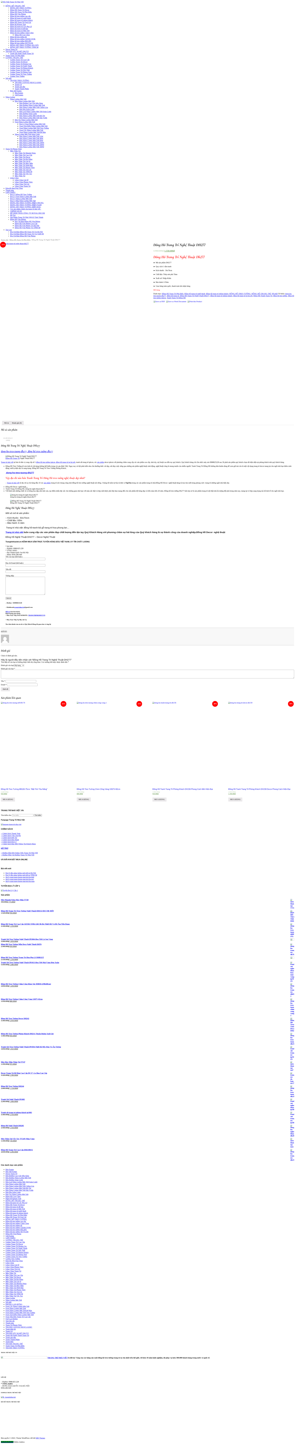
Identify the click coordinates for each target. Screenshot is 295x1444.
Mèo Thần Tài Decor (22, 157)
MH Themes (40, 1438)
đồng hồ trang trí (173, 296)
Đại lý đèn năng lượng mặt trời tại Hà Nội (21, 873)
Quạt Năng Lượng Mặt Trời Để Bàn (32, 132)
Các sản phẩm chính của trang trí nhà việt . (25, 209)
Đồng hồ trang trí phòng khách (21, 20)
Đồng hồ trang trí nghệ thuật (20, 18)
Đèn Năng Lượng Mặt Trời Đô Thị (32, 116)
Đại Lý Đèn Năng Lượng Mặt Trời (23, 201)
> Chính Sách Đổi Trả (9, 838)
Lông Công (14, 178)
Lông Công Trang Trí (22, 186)
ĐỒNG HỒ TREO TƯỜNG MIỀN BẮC (25, 207)
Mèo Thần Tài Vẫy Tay (23, 174)
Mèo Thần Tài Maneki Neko (25, 153)
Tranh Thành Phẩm (22, 89)
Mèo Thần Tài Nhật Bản (24, 165)
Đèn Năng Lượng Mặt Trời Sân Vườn (33, 118)
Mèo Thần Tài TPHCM (23, 172)
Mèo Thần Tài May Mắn (24, 163)
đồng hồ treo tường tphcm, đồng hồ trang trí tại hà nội (55, 462)
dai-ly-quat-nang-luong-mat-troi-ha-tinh (20, 877)
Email (4, 685)
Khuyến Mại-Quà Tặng (14, 188)
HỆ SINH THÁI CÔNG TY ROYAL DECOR (27, 213)
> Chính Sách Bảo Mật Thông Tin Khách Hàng (18, 844)
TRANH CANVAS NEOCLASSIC (28, 83)
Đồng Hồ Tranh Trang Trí (262, 296)
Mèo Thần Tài (15, 151)
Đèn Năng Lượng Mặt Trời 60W (31, 141)
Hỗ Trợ (12, 215)
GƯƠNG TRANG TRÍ (14, 58)
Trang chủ (4, 240)
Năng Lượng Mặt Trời (18, 99)
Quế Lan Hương (12, 1319)
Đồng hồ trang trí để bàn (19, 29)
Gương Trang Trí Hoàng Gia (20, 64)
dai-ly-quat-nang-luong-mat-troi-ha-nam (20, 881)
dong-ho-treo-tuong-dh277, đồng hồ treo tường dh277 (27, 451)
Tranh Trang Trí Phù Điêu (15, 56)
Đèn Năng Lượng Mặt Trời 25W (31, 136)
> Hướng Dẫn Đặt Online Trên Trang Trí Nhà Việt (19, 853)
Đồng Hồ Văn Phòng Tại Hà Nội (27, 226)
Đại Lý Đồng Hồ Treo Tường (21, 194)
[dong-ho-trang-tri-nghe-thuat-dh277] (71, 330)
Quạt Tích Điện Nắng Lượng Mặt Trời (33, 126)
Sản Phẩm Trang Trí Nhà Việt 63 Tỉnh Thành (26, 217)
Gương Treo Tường (17, 76)
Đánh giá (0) (17, 423)
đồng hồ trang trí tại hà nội (242, 296)
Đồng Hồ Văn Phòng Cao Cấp (26, 224)
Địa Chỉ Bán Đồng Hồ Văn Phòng (27, 221)
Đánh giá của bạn (7, 665)
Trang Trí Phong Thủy (14, 149)
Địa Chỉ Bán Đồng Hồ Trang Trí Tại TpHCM (27, 234)
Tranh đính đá (11, 1329)
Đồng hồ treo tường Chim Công (22, 33)
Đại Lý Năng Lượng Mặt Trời (21, 199)
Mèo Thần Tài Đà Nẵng (23, 159)
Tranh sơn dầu (20, 87)
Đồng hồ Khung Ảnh (18, 24)
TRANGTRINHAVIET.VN (36, 615)
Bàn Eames (19, 93)
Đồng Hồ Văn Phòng (18, 14)
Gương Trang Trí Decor (19, 62)
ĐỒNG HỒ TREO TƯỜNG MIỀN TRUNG (27, 203)
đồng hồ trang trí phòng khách (221, 296)
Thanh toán (10, 190)
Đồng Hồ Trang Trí (13, 458)
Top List (9, 230)
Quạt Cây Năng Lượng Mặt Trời (31, 130)
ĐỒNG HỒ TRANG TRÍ (15, 6)
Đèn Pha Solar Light (26, 109)
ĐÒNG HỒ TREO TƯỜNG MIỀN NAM (25, 205)
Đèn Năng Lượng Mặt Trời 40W (31, 139)
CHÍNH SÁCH (16, 211)
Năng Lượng (10, 97)
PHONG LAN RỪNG (14, 1304)
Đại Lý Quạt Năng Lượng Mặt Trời (32, 124)
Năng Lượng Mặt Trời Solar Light (27, 134)
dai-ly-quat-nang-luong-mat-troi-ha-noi (20, 879)
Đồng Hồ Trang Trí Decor (19, 10)
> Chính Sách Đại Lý (9, 842)
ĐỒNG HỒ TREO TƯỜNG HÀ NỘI (24, 45)
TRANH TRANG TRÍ (14, 1344)
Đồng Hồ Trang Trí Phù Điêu (21, 12)
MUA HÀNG (8, 799)
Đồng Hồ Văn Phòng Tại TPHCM (27, 228)
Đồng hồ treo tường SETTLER (21, 43)
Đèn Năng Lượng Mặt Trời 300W (31, 147)
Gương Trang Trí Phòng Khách (21, 68)
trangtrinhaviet (19, 607)
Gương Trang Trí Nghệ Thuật (21, 66)
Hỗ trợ (8, 612)
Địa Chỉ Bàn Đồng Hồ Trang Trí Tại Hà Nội (26, 232)
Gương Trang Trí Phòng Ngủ (20, 72)
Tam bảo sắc (10, 1321)
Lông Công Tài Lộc (22, 184)
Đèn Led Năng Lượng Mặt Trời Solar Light (35, 112)
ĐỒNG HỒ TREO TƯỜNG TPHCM (24, 47)
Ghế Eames (19, 95)
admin (4, 631)
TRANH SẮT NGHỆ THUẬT (17, 51)
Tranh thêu (9, 1342)
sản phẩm (100, 462)
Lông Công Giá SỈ (21, 180)
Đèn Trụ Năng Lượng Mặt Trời (26, 120)
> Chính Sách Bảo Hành (10, 840)
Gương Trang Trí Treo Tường (21, 74)
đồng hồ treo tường (280, 296)
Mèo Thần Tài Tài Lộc (23, 170)
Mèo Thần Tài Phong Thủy (25, 168)
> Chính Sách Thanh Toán (10, 833)
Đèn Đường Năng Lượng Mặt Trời (32, 105)
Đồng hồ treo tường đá (18, 37)
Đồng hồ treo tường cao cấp (20, 16)
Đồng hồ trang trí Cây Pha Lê (21, 27)
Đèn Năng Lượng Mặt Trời (25, 101)
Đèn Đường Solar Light (28, 114)
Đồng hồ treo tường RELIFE (20, 41)
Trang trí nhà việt (7, 462)
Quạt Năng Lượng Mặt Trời (25, 122)
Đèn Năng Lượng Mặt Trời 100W (31, 143)
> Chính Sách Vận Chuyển (11, 836)
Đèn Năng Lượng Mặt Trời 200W (31, 145)
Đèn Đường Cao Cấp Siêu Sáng (31, 103)
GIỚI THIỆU (11, 192)
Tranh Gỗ (18, 85)
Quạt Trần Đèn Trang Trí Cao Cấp (18, 1317)
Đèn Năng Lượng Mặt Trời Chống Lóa (33, 107)
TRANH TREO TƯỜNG (19, 80)
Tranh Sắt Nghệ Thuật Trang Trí (22, 53)
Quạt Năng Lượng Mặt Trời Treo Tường (34, 128)
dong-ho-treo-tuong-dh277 (20, 473)
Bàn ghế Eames (16, 91)
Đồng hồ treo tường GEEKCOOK (22, 39)
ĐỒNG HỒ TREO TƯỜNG (20, 8)
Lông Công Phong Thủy (24, 182)
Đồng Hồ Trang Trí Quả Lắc (20, 22)
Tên (3, 681)
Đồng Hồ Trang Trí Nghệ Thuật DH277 (194, 296)
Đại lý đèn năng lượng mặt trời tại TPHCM (21, 875)
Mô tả (6, 423)
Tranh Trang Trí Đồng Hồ (176, 298)
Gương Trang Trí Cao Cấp (20, 60)
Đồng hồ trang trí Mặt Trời (20, 31)
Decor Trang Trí (11, 49)
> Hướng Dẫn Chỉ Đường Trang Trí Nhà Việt (17, 855)
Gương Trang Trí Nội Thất (20, 70)
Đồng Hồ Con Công (22, 35)
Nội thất (8, 78)
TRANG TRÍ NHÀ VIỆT (57, 1358)
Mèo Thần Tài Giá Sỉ (22, 161)
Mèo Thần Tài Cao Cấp (23, 155)
